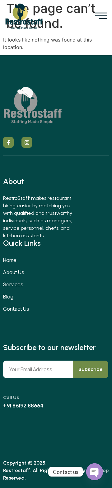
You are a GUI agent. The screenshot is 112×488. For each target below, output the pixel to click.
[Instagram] (26, 142)
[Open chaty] (94, 471)
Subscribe (90, 369)
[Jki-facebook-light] (8, 142)
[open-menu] (101, 16)
